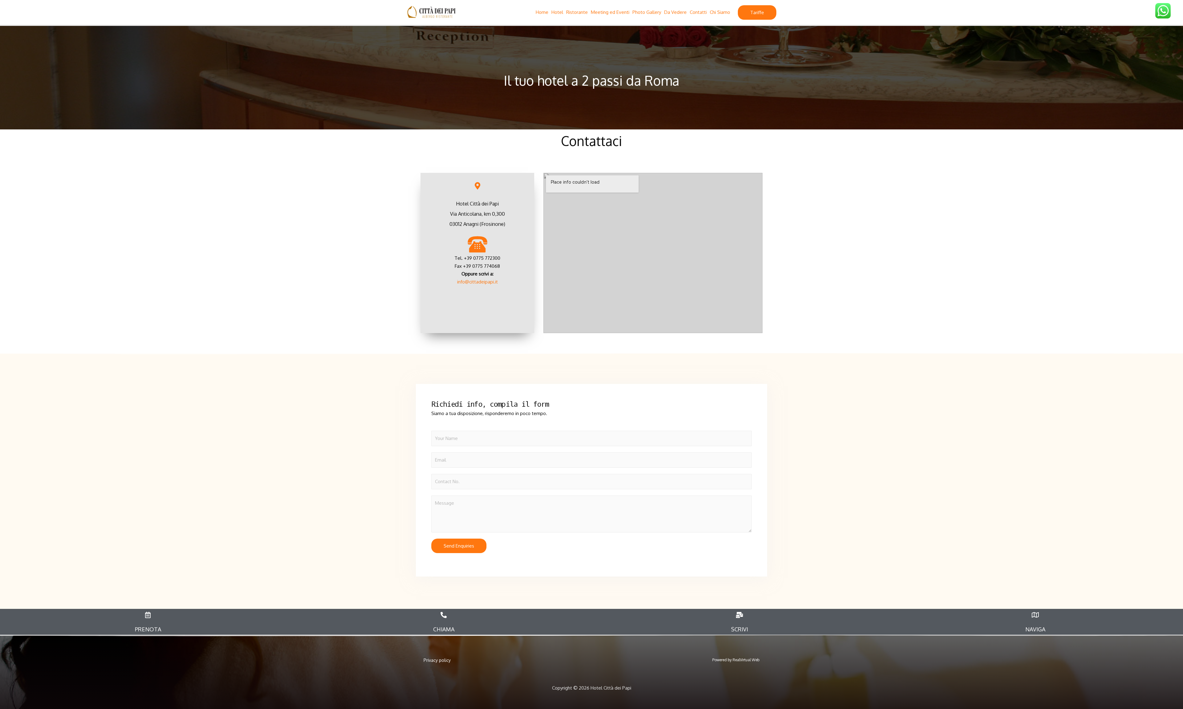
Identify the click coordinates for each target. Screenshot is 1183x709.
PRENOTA (148, 629)
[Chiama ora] (477, 244)
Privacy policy (437, 660)
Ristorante (577, 12)
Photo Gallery (646, 12)
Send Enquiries (459, 546)
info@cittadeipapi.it (477, 282)
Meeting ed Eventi (610, 12)
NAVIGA (1035, 629)
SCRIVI (739, 629)
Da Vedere (675, 12)
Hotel (557, 12)
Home (542, 12)
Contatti (698, 12)
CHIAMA (443, 629)
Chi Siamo (720, 12)
